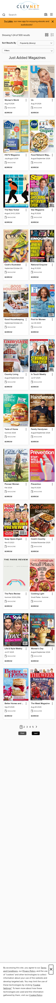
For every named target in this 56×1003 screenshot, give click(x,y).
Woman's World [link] (12, 100)
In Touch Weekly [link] (38, 374)
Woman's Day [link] (37, 649)
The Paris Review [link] (12, 594)
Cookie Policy (35, 995)
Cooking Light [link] (37, 594)
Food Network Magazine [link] (41, 155)
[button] (46, 35)
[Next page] (36, 727)
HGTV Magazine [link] (12, 155)
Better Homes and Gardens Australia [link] (15, 703)
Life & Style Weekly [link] (13, 649)
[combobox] (22, 15)
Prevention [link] (36, 484)
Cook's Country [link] (38, 539)
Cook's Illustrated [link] (13, 265)
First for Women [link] (38, 319)
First (22, 733)
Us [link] (32, 100)
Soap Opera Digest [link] (13, 539)
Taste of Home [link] (11, 429)
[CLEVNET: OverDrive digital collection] (28, 5)
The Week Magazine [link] (40, 703)
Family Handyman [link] (39, 429)
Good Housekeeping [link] (14, 319)
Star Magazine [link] (37, 210)
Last (36, 733)
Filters (7, 50)
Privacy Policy (28, 971)
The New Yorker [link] (12, 210)
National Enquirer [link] (39, 265)
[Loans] (45, 15)
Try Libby (8, 21)
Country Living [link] (11, 374)
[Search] (4, 15)
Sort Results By (9, 43)
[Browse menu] (51, 14)
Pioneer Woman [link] (12, 484)
